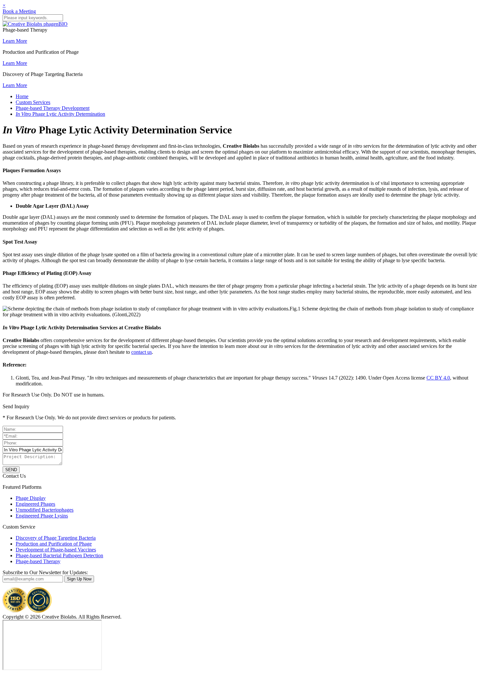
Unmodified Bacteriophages (44, 510)
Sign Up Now (79, 579)
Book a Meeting (19, 11)
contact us (141, 352)
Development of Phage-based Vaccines (56, 549)
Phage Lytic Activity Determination (60, 114)
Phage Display (31, 498)
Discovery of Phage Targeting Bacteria (56, 538)
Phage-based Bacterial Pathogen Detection (59, 555)
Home (22, 96)
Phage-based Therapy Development (52, 108)
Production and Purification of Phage (54, 544)
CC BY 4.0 (438, 378)
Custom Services (33, 102)
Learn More (15, 41)
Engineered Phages (35, 504)
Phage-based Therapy (38, 561)
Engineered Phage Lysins (42, 515)
